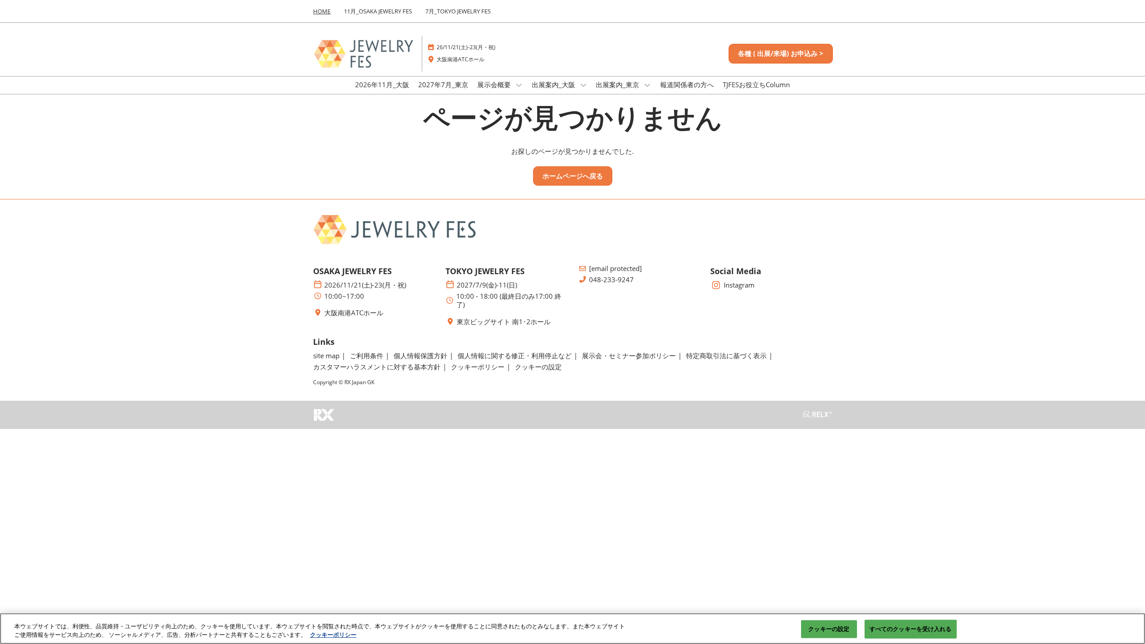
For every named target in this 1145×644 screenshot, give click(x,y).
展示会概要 (495, 84)
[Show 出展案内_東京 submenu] (647, 85)
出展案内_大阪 (554, 84)
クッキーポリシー (333, 635)
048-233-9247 (611, 279)
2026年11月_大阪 (382, 84)
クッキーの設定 (828, 629)
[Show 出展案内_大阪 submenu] (583, 85)
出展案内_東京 (618, 84)
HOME (322, 11)
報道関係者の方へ (687, 84)
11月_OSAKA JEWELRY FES (378, 11)
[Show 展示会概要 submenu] (519, 85)
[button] (781, 54)
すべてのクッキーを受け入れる (910, 629)
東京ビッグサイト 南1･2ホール (504, 322)
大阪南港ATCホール (460, 59)
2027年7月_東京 (443, 84)
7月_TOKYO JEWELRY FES (458, 11)
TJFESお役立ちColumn (756, 84)
